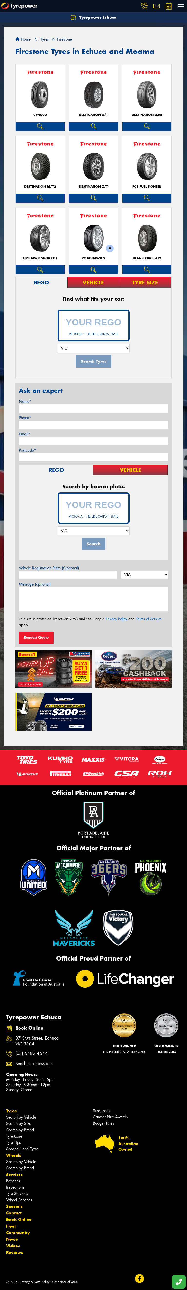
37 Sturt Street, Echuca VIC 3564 (37, 1041)
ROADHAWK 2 (93, 258)
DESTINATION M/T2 (40, 187)
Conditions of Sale (64, 1282)
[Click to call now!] (144, 6)
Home (25, 39)
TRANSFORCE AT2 (146, 258)
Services (14, 1174)
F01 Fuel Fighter (146, 187)
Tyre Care (14, 1136)
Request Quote (36, 637)
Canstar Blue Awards (110, 1117)
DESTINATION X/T (93, 187)
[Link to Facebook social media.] (139, 1278)
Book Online (19, 1219)
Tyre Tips (13, 1142)
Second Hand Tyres (22, 1148)
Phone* (25, 417)
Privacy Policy (116, 619)
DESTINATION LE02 (147, 115)
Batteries (13, 1181)
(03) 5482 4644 (31, 1053)
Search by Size (18, 1123)
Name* (25, 401)
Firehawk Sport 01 (40, 258)
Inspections (15, 1187)
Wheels (13, 1155)
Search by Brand (20, 1129)
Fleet (11, 1226)
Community (18, 1232)
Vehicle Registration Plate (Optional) (49, 568)
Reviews (14, 1252)
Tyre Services (17, 1193)
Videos (13, 1245)
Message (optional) (35, 584)
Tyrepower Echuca (97, 17)
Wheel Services (19, 1199)
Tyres (11, 1110)
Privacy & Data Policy (34, 1282)
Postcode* (27, 450)
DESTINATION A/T (93, 115)
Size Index (101, 1110)
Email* (24, 434)
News (12, 1239)
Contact (14, 1213)
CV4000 (40, 115)
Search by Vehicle (21, 1117)
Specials (14, 1206)
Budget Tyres (103, 1123)
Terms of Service (149, 619)
